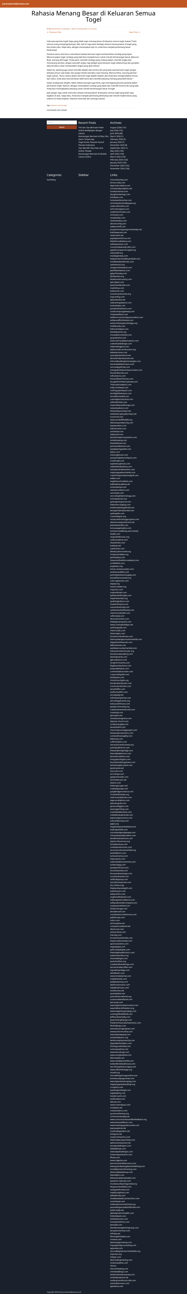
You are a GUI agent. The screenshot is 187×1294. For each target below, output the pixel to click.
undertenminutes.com (120, 212)
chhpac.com (115, 1257)
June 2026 (114, 133)
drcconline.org (116, 885)
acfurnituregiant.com (119, 209)
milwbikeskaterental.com (121, 815)
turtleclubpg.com (118, 864)
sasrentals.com (117, 493)
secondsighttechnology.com (123, 496)
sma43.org (115, 1072)
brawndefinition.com (119, 668)
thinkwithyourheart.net (120, 411)
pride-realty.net (117, 1210)
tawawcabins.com (118, 425)
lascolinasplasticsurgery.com (123, 1066)
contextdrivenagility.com (121, 736)
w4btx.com (115, 478)
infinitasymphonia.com (120, 698)
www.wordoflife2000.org (121, 419)
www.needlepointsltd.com (122, 1061)
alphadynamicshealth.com (122, 1213)
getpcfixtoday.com (118, 273)
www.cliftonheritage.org (121, 1069)
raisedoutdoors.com (119, 408)
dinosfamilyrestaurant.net (122, 358)
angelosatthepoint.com (120, 897)
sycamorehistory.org (119, 1113)
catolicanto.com (117, 548)
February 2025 (116, 159)
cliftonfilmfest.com (118, 402)
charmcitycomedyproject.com (123, 730)
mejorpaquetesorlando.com (122, 472)
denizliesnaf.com (117, 911)
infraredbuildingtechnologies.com (125, 361)
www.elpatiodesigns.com (121, 1151)
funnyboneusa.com (119, 844)
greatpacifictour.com (119, 867)
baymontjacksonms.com (121, 818)
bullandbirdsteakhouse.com (122, 1063)
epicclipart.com (117, 282)
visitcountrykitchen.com (121, 797)
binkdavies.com (117, 677)
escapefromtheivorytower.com (124, 381)
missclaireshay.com (119, 179)
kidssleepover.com (118, 232)
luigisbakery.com (117, 1093)
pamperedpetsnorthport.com (123, 457)
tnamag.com (116, 935)
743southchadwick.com (120, 384)
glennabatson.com (118, 659)
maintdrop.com (117, 288)
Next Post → (134, 32)
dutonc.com (115, 782)
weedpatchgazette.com (120, 449)
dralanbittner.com (118, 443)
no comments (92, 29)
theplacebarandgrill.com (121, 888)
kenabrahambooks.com (121, 683)
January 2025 (116, 162)
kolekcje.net (115, 545)
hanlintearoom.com (119, 1219)
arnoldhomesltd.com (119, 396)
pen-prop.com (116, 1002)
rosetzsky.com (116, 712)
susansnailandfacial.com (121, 999)
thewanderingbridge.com (121, 750)
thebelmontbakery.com (120, 241)
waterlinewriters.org (119, 955)
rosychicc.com (116, 589)
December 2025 (117, 145)
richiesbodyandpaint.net (121, 188)
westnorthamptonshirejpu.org (123, 323)
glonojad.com (116, 715)
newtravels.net (116, 235)
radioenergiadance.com (121, 302)
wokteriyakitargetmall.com (122, 507)
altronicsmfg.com (118, 223)
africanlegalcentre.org (120, 700)
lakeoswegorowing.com (121, 1242)
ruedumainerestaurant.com (122, 709)
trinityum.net (116, 1134)
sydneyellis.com (117, 513)
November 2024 (117, 168)
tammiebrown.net (118, 779)
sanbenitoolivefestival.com (122, 610)
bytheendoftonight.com (120, 595)
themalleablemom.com (120, 753)
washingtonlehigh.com (120, 1090)
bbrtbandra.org (117, 276)
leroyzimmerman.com (120, 1230)
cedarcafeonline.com (119, 206)
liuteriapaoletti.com (119, 829)
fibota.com (115, 1157)
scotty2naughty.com (119, 724)
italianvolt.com (116, 434)
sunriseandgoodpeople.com (122, 832)
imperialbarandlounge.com (122, 405)
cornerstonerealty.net (120, 1116)
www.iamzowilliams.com (121, 1122)
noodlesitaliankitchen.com (122, 261)
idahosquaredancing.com (121, 422)
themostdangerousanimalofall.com (126, 639)
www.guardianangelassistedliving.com (127, 1166)
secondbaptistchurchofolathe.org (125, 1251)
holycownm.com (117, 859)
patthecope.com (117, 917)
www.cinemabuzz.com (120, 1104)
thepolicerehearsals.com (121, 642)
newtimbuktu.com (118, 220)
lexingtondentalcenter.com (122, 510)
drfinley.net (115, 1233)
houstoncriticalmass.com (121, 636)
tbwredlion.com (117, 1175)
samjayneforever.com (120, 1189)
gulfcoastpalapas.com (120, 949)
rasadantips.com (117, 217)
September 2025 (117, 148)
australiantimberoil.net (120, 355)
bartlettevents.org (118, 332)
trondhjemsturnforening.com (123, 1169)
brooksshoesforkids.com (121, 938)
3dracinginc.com (117, 633)
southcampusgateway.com (122, 311)
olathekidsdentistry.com (121, 466)
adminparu (58, 29)
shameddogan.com (119, 958)
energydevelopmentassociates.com (126, 370)
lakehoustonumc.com (120, 984)
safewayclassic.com (119, 244)
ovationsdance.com (119, 539)
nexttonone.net (117, 990)
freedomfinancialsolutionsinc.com (125, 1022)
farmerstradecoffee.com (121, 967)
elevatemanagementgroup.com (124, 1227)
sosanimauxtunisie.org (120, 294)
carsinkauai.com (117, 1201)
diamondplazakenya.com (121, 1172)
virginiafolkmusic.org (119, 537)
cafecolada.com (117, 616)
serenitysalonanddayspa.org (123, 203)
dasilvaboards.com (118, 657)
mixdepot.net (116, 1107)
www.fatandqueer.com (120, 1034)
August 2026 (115, 127)
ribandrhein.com (117, 542)
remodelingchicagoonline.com (124, 1075)
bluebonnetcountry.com (121, 279)
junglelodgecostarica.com (121, 791)
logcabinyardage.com (120, 970)
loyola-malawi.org (118, 586)
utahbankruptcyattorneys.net (123, 414)
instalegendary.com (119, 255)
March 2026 (115, 136)
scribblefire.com (117, 563)
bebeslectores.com (118, 352)
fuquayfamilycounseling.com (123, 1245)
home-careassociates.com (122, 569)
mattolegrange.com (119, 788)
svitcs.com (115, 920)
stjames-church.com (119, 721)
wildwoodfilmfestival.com (121, 320)
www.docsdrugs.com (119, 1052)
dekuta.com (115, 1102)
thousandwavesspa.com (121, 873)
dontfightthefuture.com (120, 393)
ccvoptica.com (116, 1087)
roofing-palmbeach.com (121, 390)
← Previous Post (54, 32)
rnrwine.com (116, 1239)
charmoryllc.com (117, 630)
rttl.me (113, 1265)
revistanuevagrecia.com (121, 718)
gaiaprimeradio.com (119, 777)
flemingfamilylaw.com (120, 1236)
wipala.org (115, 583)
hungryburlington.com (120, 759)
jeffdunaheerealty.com (120, 1017)
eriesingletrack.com (119, 455)
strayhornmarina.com (120, 662)
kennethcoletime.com (120, 756)
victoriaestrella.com (119, 870)
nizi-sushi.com (116, 771)
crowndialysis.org (118, 516)
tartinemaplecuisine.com (121, 765)
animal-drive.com (118, 932)
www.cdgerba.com (118, 1160)
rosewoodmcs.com (118, 1110)
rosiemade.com (117, 460)
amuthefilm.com (117, 689)
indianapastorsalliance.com (122, 900)
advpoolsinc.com (117, 894)
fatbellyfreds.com (118, 1148)
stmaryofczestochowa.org (122, 744)
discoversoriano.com (119, 618)
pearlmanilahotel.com (120, 285)
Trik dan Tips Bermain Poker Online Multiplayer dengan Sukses (91, 130)
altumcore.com (117, 929)
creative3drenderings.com (122, 964)
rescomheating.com (119, 1268)
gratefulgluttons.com (119, 601)
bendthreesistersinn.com (121, 838)
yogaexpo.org (116, 566)
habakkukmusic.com (119, 987)
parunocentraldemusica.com (15, 3)
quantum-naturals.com (120, 1181)
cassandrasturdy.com (120, 607)
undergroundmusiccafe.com (123, 1280)
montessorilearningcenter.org (123, 1183)
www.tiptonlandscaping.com (123, 1081)
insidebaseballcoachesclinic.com (124, 1198)
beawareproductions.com (121, 733)
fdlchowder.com (117, 1058)
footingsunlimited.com (120, 1046)
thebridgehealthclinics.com (122, 952)
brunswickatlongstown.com (122, 762)
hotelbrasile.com (117, 326)
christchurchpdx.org (119, 680)
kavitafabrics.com (118, 853)
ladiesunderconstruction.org (123, 349)
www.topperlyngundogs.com (123, 1011)
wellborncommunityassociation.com (126, 317)
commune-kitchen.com (120, 686)
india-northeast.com (119, 387)
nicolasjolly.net (116, 695)
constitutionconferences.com (123, 914)
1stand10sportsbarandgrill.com (124, 475)
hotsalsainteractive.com (121, 200)
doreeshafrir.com (118, 727)
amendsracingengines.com (122, 1028)
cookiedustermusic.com (121, 847)
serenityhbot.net (117, 993)
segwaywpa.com (117, 946)
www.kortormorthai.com (121, 1031)
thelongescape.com (119, 785)
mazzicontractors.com (120, 1137)
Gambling (80, 29)
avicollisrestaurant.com (120, 882)
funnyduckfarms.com (120, 1222)
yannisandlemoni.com (120, 446)
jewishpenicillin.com (119, 525)
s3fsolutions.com (118, 376)
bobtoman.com (117, 291)
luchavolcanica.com (119, 856)
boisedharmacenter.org (120, 577)
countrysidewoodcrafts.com (122, 247)
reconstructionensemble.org (123, 850)
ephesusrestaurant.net (120, 1142)
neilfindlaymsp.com (119, 879)
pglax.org (114, 823)
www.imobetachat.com (120, 976)
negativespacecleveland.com (123, 826)
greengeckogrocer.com (120, 501)
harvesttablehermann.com (122, 364)
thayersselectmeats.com (121, 940)
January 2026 (116, 142)
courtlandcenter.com (119, 876)
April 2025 (114, 154)
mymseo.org (116, 1254)
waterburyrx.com (118, 891)
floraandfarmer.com (119, 373)
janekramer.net (117, 768)
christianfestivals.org (119, 794)
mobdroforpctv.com (119, 604)
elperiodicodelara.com (120, 185)
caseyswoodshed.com (120, 905)
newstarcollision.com (119, 490)
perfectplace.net (117, 557)
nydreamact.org (117, 264)
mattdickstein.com (118, 979)
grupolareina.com (118, 337)
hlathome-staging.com (120, 504)
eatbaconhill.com (118, 226)
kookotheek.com (117, 305)
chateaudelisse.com (119, 314)
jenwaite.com (116, 1224)
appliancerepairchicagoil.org (123, 250)
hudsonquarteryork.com (121, 1154)
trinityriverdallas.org (119, 554)
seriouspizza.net (117, 923)
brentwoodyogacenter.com (122, 1078)
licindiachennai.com (119, 191)
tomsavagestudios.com (120, 528)
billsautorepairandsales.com (123, 1178)
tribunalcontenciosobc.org (122, 651)
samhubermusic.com (119, 1283)
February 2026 (116, 139)
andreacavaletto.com (119, 572)
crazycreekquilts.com (119, 674)
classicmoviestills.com (120, 613)
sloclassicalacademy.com (121, 654)
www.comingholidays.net (121, 624)
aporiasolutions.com (119, 943)
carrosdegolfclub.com (120, 367)
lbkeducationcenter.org (120, 551)
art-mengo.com (117, 774)
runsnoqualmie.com (119, 1049)
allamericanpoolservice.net (122, 522)
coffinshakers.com (118, 741)
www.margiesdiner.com (120, 1055)
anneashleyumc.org (119, 1037)
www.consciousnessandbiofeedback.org (128, 1119)
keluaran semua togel (59, 105)
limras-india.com (117, 182)
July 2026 (114, 130)
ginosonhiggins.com (119, 806)
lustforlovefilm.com (119, 692)
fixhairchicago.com (118, 908)
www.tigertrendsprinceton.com (124, 1005)
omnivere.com (116, 215)
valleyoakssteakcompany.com (123, 902)
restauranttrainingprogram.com (124, 519)
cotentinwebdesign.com (121, 343)
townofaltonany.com (119, 820)
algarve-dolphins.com (120, 800)
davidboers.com (117, 973)
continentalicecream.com (121, 671)
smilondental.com (118, 487)
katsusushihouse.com (120, 703)
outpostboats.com (118, 592)
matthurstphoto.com (119, 1192)
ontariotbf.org (116, 253)
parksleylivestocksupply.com (123, 575)
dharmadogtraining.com (121, 1260)
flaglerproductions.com (120, 665)
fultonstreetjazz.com (119, 329)
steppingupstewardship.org (122, 1084)
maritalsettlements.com (121, 812)
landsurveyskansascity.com (122, 1040)
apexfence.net (116, 1286)
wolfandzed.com (117, 1099)
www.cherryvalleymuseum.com (124, 340)
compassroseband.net (120, 926)
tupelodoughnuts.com (120, 463)
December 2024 (117, 165)
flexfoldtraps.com (118, 1025)
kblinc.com (115, 452)
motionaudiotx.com (119, 1263)
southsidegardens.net (120, 1131)
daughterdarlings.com (120, 194)
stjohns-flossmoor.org (120, 841)
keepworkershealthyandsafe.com (125, 258)
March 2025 (115, 156)
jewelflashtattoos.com (120, 270)
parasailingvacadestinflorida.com (125, 1207)
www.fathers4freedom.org (122, 1008)
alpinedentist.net (117, 299)
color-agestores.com (119, 580)
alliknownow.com (118, 645)
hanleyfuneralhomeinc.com (122, 469)
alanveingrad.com (118, 803)
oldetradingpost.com (119, 346)
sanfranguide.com (118, 627)
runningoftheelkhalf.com (121, 1014)
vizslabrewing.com (118, 440)
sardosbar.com (116, 431)
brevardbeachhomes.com (121, 378)
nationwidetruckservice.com (123, 861)
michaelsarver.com (118, 498)
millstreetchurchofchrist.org (122, 1204)
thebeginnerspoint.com (120, 621)
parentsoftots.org (118, 961)
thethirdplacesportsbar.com (122, 1140)
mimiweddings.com (119, 1271)
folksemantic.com (118, 428)
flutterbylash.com (118, 1216)
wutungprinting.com (119, 809)
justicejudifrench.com (120, 747)
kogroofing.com (117, 296)
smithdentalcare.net (119, 1277)
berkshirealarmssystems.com (123, 437)
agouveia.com (116, 1248)
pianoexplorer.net (118, 1128)
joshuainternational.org (120, 996)
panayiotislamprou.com (121, 308)
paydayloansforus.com (120, 238)
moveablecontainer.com (121, 335)
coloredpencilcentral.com (121, 399)
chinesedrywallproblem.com (123, 835)
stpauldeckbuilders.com (121, 1043)
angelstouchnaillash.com (121, 481)
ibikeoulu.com (116, 739)
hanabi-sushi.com (118, 1096)
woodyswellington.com (120, 1145)
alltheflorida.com (117, 1195)
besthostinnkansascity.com (122, 1274)
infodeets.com (116, 197)
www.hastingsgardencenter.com (124, 1125)
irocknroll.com (116, 416)
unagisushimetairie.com (121, 267)
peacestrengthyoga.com (121, 1020)
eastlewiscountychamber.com (123, 648)
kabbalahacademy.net (120, 484)
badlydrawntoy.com (119, 981)
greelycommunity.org (120, 706)
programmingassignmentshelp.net (126, 229)
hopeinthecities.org (119, 598)
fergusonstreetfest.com (120, 1186)
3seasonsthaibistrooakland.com (124, 560)
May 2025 (114, 151)
